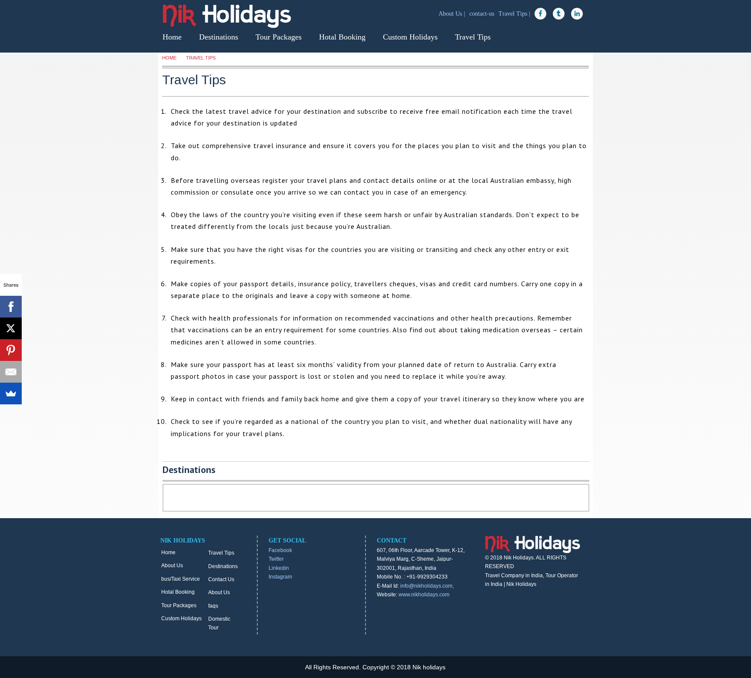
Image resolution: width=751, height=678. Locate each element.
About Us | (453, 13)
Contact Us (221, 579)
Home (172, 37)
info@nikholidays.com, (427, 586)
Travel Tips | (515, 13)
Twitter (276, 559)
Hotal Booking (342, 37)
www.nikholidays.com (424, 595)
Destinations (218, 37)
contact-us (482, 13)
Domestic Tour (219, 623)
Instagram (280, 577)
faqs (213, 606)
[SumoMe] (11, 393)
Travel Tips (473, 37)
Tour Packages (279, 37)
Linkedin (279, 568)
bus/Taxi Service (180, 579)
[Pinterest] (11, 350)
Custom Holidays (410, 37)
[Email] (11, 372)
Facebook (280, 550)
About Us (172, 565)
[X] (11, 328)
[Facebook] (11, 307)
